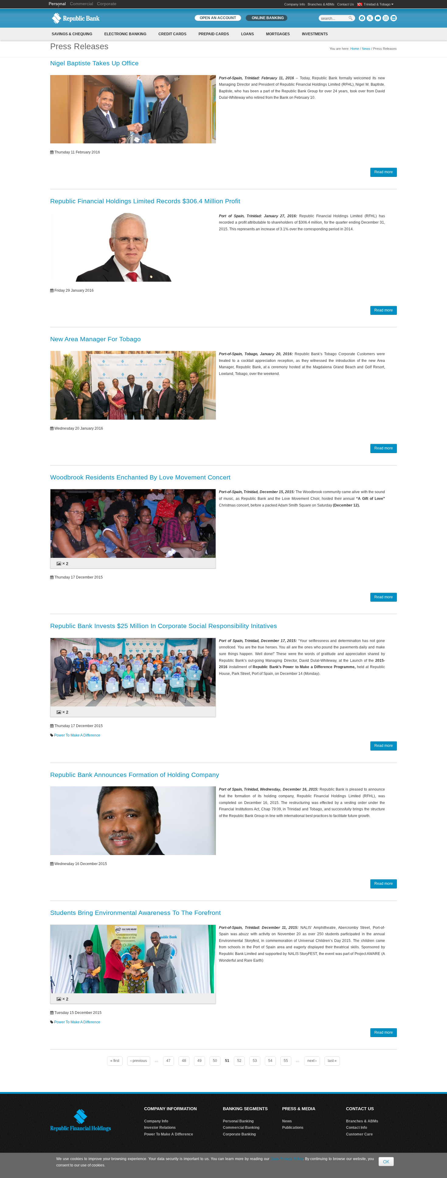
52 (239, 1061)
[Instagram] (386, 18)
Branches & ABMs (321, 4)
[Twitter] (370, 18)
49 (199, 1061)
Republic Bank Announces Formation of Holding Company (134, 774)
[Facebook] (362, 18)
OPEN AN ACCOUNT (218, 18)
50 (215, 1061)
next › (312, 1061)
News (366, 48)
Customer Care (359, 1134)
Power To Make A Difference (77, 735)
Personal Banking (238, 1121)
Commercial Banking (241, 1127)
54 (270, 1061)
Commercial (81, 3)
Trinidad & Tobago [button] (377, 4)
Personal (58, 3)
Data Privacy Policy (287, 1159)
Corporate (106, 3)
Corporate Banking (239, 1134)
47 (168, 1061)
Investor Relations (160, 1127)
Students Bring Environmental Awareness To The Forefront (135, 912)
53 (255, 1061)
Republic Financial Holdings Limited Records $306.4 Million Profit (145, 200)
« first (114, 1061)
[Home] (76, 18)
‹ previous (138, 1061)
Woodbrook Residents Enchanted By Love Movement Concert (140, 477)
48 (184, 1061)
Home (354, 48)
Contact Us (345, 4)
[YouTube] (378, 18)
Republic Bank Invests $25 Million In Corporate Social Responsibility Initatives (163, 625)
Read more (383, 172)
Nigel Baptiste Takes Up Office (94, 63)
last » (332, 1061)
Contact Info (356, 1127)
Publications (292, 1127)
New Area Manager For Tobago (95, 338)
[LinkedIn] (393, 18)
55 (286, 1061)
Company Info (294, 4)
